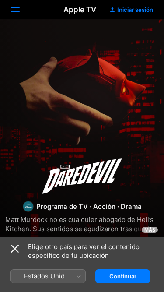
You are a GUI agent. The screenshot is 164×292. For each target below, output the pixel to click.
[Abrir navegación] (20, 9)
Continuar (122, 276)
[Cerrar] (15, 249)
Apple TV (79, 9)
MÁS (149, 230)
